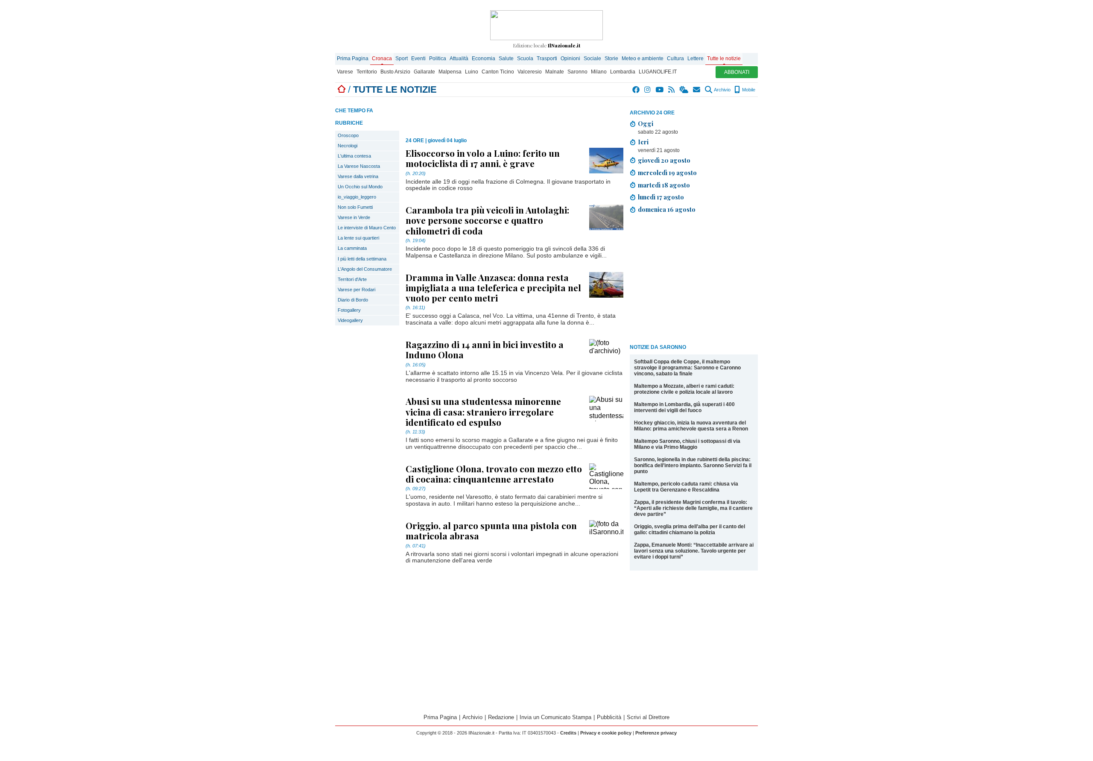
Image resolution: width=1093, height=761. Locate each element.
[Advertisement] (694, 280)
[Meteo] (684, 89)
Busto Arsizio (395, 72)
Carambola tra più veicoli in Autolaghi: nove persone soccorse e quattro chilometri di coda (487, 220)
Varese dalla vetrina (358, 176)
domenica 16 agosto (667, 209)
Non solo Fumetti (355, 207)
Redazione (501, 717)
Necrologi (347, 145)
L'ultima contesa (354, 155)
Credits (568, 732)
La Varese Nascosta (359, 166)
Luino (471, 72)
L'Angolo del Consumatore (365, 269)
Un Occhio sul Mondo (360, 186)
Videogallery (350, 320)
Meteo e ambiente (642, 58)
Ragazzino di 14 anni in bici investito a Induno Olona (485, 349)
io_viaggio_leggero (357, 196)
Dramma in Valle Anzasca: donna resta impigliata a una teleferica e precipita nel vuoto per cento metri (493, 287)
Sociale (592, 58)
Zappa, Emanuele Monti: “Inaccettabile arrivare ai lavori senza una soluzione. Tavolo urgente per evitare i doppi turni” (694, 551)
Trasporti (547, 58)
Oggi (645, 123)
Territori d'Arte (352, 279)
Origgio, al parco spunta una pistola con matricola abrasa (491, 530)
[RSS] (671, 89)
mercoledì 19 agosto (667, 172)
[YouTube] (659, 89)
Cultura (675, 58)
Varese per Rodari (356, 289)
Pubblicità (609, 717)
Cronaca (382, 58)
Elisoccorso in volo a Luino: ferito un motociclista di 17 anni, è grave (483, 158)
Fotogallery (349, 310)
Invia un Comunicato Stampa (555, 717)
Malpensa (450, 72)
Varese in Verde (354, 217)
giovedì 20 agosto (664, 160)
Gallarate (424, 72)
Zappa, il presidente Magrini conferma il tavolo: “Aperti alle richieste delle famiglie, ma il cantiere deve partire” (693, 508)
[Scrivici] (697, 89)
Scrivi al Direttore (648, 717)
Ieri (643, 142)
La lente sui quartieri (358, 237)
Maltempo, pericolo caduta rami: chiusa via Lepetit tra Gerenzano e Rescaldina (686, 487)
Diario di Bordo (353, 299)
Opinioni (570, 58)
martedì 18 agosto (664, 185)
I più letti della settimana (362, 258)
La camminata (352, 248)
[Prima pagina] (341, 89)
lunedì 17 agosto (661, 197)
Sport (401, 58)
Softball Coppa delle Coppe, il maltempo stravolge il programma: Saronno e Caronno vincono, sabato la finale (687, 368)
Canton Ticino (498, 72)
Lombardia (622, 72)
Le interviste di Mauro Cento (367, 227)
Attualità (459, 58)
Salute (506, 58)
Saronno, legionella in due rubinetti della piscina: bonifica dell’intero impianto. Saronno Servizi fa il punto (692, 465)
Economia (483, 58)
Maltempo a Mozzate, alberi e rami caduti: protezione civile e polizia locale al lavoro (684, 389)
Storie (611, 58)
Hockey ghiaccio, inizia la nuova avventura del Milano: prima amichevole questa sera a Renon (691, 426)
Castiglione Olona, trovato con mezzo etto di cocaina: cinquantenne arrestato (494, 473)
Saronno (577, 72)
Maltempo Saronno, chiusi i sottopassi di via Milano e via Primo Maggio (687, 444)
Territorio (367, 72)
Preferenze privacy (656, 732)
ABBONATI (736, 72)
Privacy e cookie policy (605, 732)
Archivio (722, 89)
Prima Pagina (352, 58)
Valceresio (529, 72)
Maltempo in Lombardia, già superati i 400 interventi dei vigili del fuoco (684, 407)
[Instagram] (648, 89)
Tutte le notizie (724, 58)
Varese (345, 72)
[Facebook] (636, 89)
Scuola (525, 58)
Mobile (748, 89)
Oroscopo (348, 135)
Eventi (418, 58)
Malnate (554, 72)
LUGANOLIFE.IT (658, 72)
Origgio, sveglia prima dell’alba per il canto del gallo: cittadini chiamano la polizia (689, 530)
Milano (599, 72)
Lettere (695, 58)
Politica (437, 58)
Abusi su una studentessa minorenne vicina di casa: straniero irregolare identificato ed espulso (483, 411)
